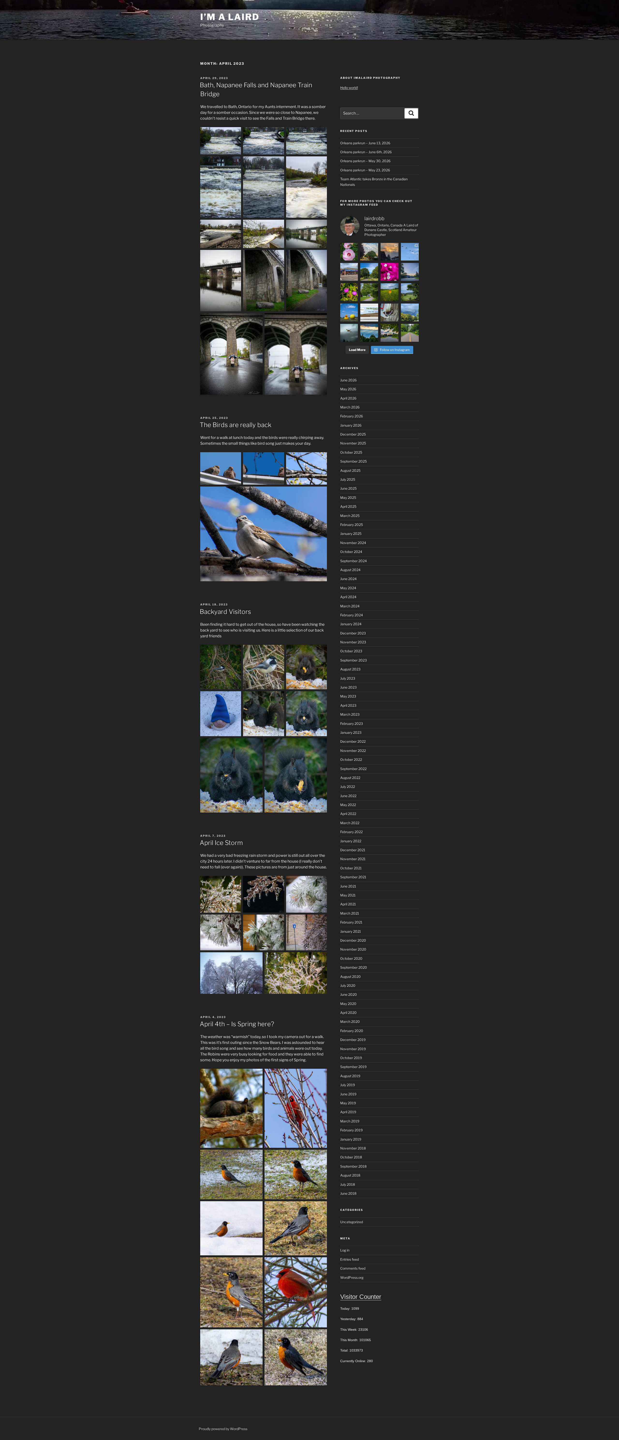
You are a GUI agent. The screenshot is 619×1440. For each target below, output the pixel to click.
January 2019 (350, 1139)
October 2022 (351, 759)
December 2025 (353, 434)
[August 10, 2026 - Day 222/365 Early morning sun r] (369, 333)
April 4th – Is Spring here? (237, 1024)
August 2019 (350, 1076)
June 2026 (348, 380)
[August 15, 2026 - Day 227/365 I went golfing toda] (349, 312)
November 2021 (353, 859)
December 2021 (352, 850)
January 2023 (350, 732)
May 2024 (348, 588)
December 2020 (353, 940)
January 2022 (350, 841)
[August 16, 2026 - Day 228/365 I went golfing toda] (410, 292)
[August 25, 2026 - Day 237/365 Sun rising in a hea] (389, 252)
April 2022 (348, 814)
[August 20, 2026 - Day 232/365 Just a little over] (410, 272)
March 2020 (350, 1021)
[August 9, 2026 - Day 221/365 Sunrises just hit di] (389, 333)
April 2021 (348, 904)
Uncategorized (351, 1222)
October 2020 (351, 958)
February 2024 (351, 615)
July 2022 (347, 787)
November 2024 (353, 543)
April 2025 (348, 506)
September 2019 (353, 1067)
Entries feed (349, 1259)
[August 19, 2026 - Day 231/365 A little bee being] (349, 292)
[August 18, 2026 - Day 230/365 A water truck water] (369, 292)
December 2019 (353, 1040)
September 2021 (353, 877)
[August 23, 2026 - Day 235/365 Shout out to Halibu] (349, 272)
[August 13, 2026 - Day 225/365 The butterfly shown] (389, 312)
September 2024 (353, 561)
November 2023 (353, 642)
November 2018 (353, 1148)
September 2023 (353, 660)
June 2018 (348, 1193)
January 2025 (350, 533)
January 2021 (350, 931)
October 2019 (351, 1058)
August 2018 (350, 1175)
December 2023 (353, 633)
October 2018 (351, 1157)
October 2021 (351, 868)
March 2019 (349, 1121)
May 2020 (348, 1004)
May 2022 (348, 805)
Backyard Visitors (225, 611)
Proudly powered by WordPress (223, 1429)
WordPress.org (351, 1277)
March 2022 (349, 823)
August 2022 (350, 778)
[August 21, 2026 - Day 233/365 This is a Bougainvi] (389, 272)
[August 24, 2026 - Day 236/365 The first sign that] (410, 252)
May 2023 (348, 696)
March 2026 (350, 407)
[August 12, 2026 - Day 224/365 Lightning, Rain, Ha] (410, 312)
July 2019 (347, 1085)
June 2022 (348, 796)
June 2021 (348, 886)
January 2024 (350, 624)
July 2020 (347, 985)
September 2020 (353, 967)
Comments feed (352, 1268)
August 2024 (350, 570)
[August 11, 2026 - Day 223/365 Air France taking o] (349, 333)
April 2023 (348, 705)
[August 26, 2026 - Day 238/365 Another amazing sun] (369, 252)
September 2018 (353, 1166)
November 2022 (353, 751)
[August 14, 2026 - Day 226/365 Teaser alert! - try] (369, 312)
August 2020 (350, 977)
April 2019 (348, 1112)
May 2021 (348, 895)
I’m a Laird (229, 17)
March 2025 (350, 516)
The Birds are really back (235, 425)
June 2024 (348, 579)
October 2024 (351, 552)
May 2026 (348, 389)
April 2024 (348, 597)
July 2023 (347, 678)
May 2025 (348, 497)
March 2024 (350, 606)
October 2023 (351, 651)
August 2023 (350, 669)
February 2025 (351, 525)
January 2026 (350, 425)
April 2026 (348, 398)
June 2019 (348, 1094)
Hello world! (349, 88)
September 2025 (353, 461)
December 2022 (353, 741)
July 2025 (347, 479)
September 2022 (353, 769)
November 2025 (353, 443)
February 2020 (351, 1031)
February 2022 (351, 832)
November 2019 (353, 1049)
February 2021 (351, 922)
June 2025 (348, 488)
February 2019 (351, 1130)
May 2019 (348, 1103)
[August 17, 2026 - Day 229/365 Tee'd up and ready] (389, 292)
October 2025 (351, 452)
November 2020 (353, 949)
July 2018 (347, 1184)
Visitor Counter (360, 1296)
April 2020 (348, 1013)
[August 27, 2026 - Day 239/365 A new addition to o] (349, 252)
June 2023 (348, 687)
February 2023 (351, 723)
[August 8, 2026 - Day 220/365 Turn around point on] (410, 333)
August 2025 (350, 470)
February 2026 (351, 416)
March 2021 (349, 913)
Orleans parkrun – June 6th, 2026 (366, 152)
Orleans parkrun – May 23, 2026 (365, 170)
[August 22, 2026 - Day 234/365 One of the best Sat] (369, 272)
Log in (344, 1250)
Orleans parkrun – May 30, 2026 (365, 161)
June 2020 (348, 994)
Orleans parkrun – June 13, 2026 (365, 143)
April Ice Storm (221, 842)
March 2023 (350, 714)
